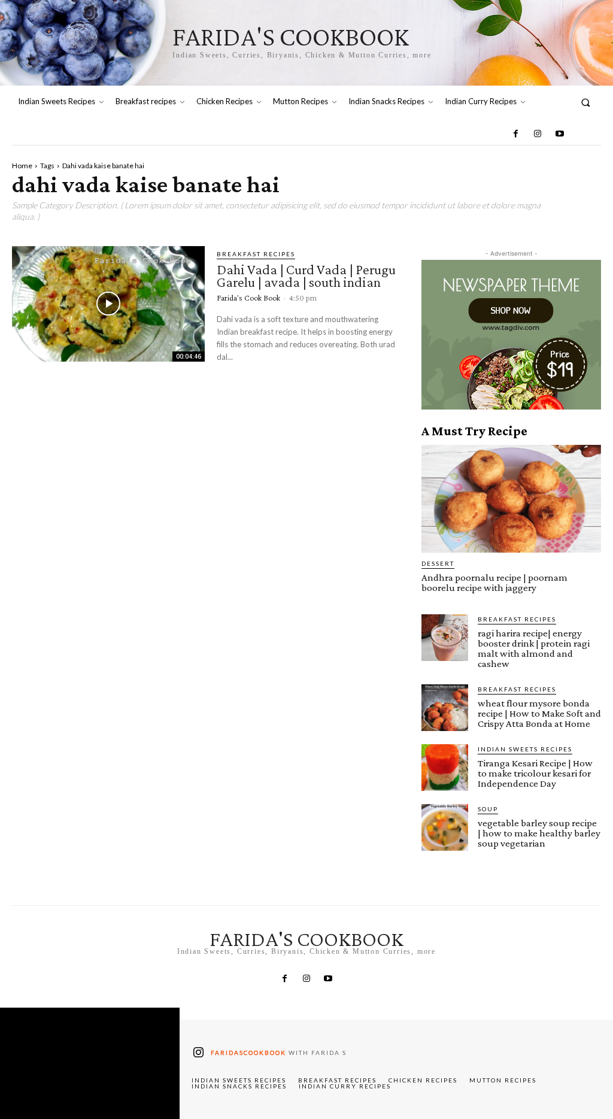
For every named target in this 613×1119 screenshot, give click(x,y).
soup (488, 808)
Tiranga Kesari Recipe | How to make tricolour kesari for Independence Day (535, 773)
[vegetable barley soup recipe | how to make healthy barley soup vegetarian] (444, 827)
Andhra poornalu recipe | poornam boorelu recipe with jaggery (494, 582)
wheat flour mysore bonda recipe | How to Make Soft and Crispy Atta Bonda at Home (539, 713)
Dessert (437, 563)
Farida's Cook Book (248, 297)
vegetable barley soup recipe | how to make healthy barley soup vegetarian (539, 833)
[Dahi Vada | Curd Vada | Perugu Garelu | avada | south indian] (108, 304)
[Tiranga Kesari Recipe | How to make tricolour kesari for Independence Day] (444, 767)
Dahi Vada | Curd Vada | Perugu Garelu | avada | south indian (306, 275)
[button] (585, 102)
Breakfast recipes (256, 253)
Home (22, 165)
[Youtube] (559, 134)
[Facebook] (516, 134)
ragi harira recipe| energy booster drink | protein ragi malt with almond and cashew (534, 648)
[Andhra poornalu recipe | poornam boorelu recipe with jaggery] (511, 499)
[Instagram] (537, 134)
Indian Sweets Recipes (525, 749)
